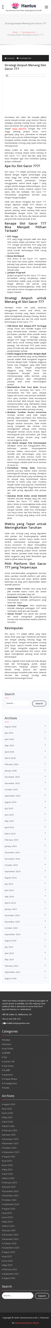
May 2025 (9, 821)
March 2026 (10, 758)
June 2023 (9, 953)
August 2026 (10, 726)
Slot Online (8, 1066)
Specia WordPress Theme (27, 1322)
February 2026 (11, 764)
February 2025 (11, 839)
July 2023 (9, 947)
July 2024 (9, 884)
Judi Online (8, 1048)
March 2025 (10, 833)
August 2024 (10, 877)
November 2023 (12, 921)
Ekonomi (7, 1044)
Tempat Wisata (10, 1079)
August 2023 (10, 940)
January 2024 (11, 909)
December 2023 (12, 915)
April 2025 (9, 827)
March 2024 (10, 903)
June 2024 (9, 890)
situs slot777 (19, 128)
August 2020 (10, 978)
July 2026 (9, 732)
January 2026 (11, 770)
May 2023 (9, 959)
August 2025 (10, 802)
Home (15, 32)
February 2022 (11, 965)
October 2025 (11, 789)
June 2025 (9, 814)
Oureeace (10, 58)
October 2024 (11, 865)
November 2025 (12, 783)
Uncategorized (28, 32)
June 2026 (9, 739)
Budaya (6, 1039)
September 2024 (13, 871)
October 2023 (11, 928)
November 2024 (12, 858)
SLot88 (6, 1070)
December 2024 (12, 852)
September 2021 (13, 972)
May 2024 (9, 896)
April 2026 (9, 751)
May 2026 (9, 745)
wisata (6, 1087)
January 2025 (11, 846)
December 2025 (12, 777)
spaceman (8, 1074)
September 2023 (13, 934)
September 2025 (13, 795)
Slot (5, 1057)
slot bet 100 (9, 1061)
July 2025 (9, 808)
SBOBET (7, 1053)
